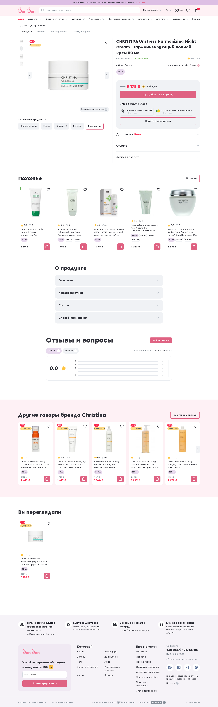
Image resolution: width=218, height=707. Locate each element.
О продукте (25, 32)
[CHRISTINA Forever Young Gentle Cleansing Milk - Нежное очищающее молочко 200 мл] (109, 453)
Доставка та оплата (148, 672)
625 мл (77, 239)
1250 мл (135, 239)
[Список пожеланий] (106, 42)
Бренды (196, 19)
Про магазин (143, 662)
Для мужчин (179, 19)
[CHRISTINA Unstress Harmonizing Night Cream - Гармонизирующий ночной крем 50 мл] (35, 550)
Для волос (33, 19)
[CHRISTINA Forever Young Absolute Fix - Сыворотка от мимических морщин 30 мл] (35, 453)
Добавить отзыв (161, 340)
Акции (21, 19)
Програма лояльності (142, 684)
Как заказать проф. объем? (182, 65)
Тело (80, 662)
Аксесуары (110, 651)
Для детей (143, 19)
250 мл (69, 239)
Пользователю (150, 10)
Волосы (81, 657)
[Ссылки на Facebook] (169, 667)
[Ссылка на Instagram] (178, 667)
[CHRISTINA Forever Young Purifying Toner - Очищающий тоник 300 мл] (183, 453)
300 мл (172, 472)
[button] (107, 75)
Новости (141, 657)
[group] (68, 75)
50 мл (120, 72)
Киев (137, 134)
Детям (80, 675)
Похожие (40, 32)
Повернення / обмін (147, 677)
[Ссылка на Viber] (196, 667)
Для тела (161, 19)
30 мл (24, 472)
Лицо (107, 662)
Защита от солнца (55, 19)
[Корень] (20, 26)
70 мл (61, 239)
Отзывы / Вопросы (80, 32)
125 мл (134, 235)
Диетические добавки (120, 19)
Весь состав (94, 126)
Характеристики (58, 32)
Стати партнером (146, 691)
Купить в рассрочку (158, 121)
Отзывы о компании (147, 667)
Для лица (76, 19)
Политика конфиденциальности (32, 702)
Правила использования (62, 702)
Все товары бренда (185, 415)
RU (167, 10)
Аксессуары (95, 19)
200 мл (98, 472)
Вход (180, 10)
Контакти (141, 651)
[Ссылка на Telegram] (187, 667)
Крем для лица (40, 26)
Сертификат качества (92, 109)
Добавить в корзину (160, 94)
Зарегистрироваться (44, 683)
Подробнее (140, 2)
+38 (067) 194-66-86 (182, 649)
